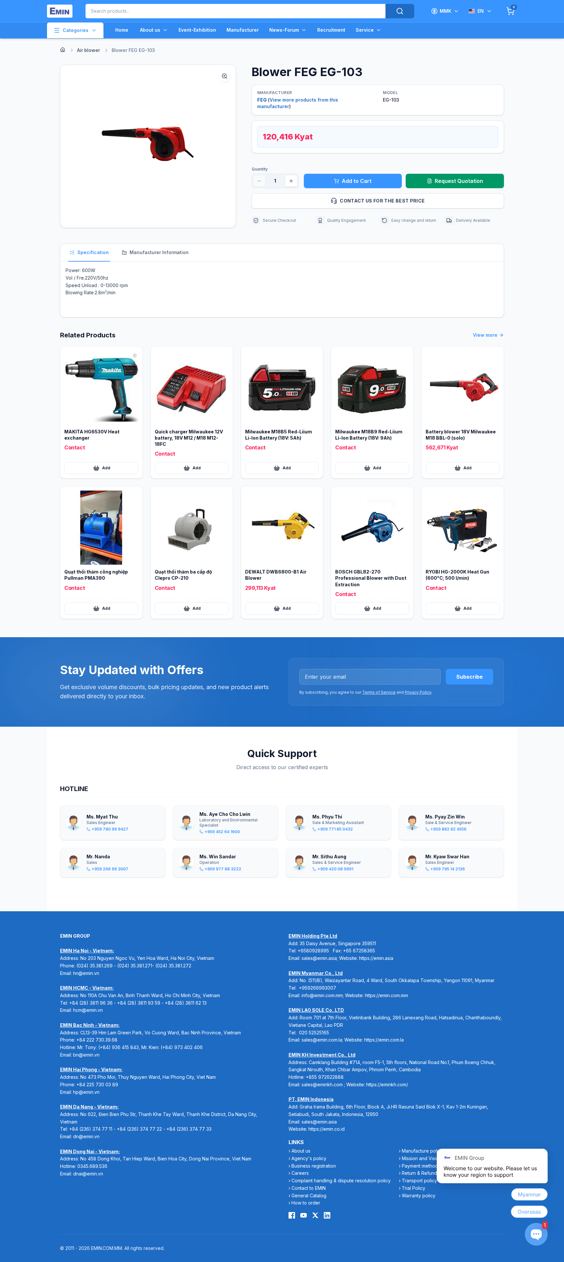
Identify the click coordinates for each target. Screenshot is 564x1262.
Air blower (88, 50)
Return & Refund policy (426, 1173)
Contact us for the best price (382, 200)
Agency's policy (308, 1158)
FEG (262, 100)
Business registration (313, 1166)
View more (485, 335)
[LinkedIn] (327, 1215)
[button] (148, 146)
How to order (305, 1202)
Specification (93, 252)
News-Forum (284, 30)
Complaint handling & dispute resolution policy (341, 1180)
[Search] (399, 11)
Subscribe (469, 676)
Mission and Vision (422, 1158)
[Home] (62, 49)
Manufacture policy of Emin (431, 1151)
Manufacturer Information (159, 252)
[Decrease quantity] (259, 180)
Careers (300, 1173)
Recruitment (331, 30)
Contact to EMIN (308, 1188)
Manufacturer (243, 30)
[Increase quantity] (291, 180)
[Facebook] (292, 1215)
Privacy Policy (418, 692)
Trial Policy (413, 1188)
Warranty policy (418, 1195)
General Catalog (308, 1195)
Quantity (260, 169)
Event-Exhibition (197, 30)
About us (150, 30)
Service (365, 30)
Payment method (420, 1166)
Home (121, 30)
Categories (75, 30)
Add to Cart (356, 181)
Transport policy (419, 1180)
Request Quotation (459, 181)
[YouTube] (303, 1215)
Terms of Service (379, 692)
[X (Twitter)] (315, 1215)
